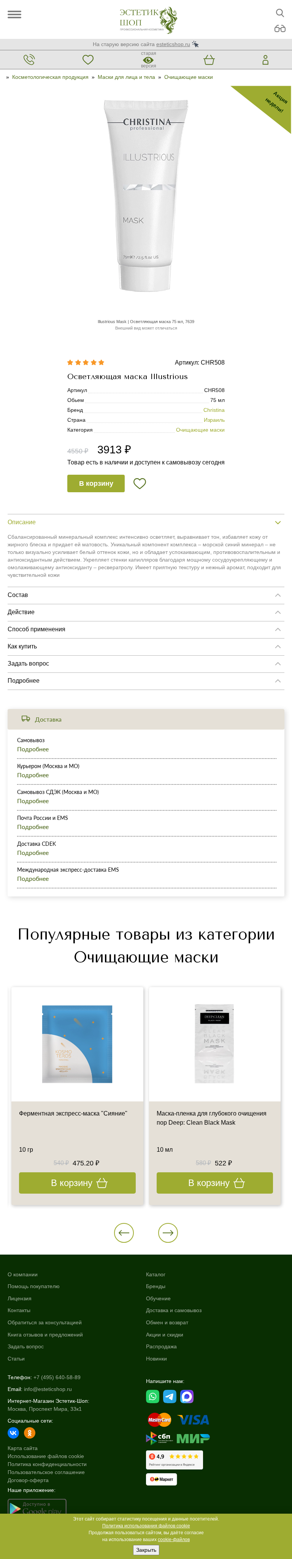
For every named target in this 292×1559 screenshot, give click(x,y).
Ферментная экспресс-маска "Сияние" (73, 1113)
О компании (23, 1274)
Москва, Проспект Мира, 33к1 (45, 1409)
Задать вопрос (26, 1346)
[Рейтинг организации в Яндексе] (174, 1459)
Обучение (158, 1298)
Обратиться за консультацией (45, 1322)
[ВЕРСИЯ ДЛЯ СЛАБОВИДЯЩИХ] (280, 28)
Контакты (19, 1310)
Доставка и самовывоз (174, 1310)
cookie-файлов (174, 1539)
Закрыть (146, 1550)
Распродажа (161, 1346)
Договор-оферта (28, 1480)
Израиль (214, 420)
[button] (124, 1233)
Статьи (16, 1359)
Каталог (155, 1274)
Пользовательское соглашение (46, 1472)
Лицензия (20, 1298)
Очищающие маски (188, 77)
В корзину (96, 483)
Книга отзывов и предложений (45, 1335)
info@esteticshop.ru (48, 1389)
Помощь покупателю (34, 1286)
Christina (214, 410)
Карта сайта (23, 1448)
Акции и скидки (164, 1335)
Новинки (156, 1359)
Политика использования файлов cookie (146, 1526)
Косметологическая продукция (50, 77)
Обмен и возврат (167, 1322)
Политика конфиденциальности (47, 1464)
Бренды (155, 1286)
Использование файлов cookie (46, 1456)
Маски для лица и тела (126, 77)
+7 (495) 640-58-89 (57, 1377)
